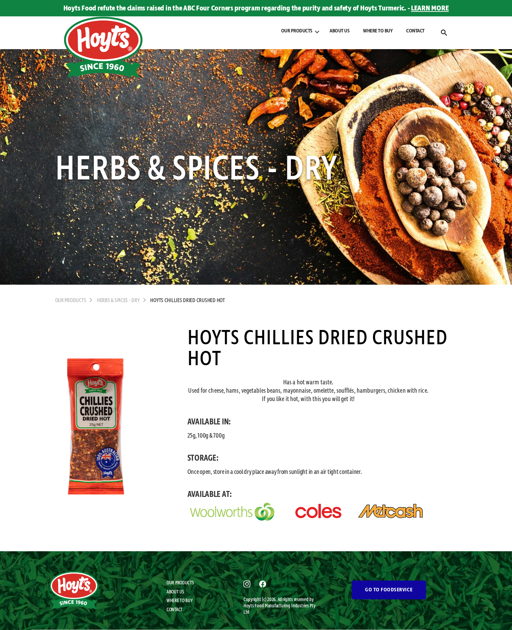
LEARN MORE (430, 8)
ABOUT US (339, 31)
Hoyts (249, 606)
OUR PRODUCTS (180, 583)
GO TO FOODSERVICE (388, 590)
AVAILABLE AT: (209, 494)
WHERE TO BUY (378, 31)
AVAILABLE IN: (209, 422)
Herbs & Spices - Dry (118, 301)
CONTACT (415, 31)
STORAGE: (203, 458)
